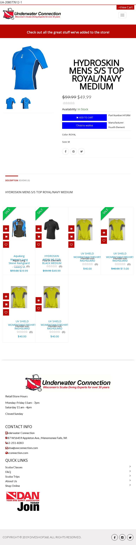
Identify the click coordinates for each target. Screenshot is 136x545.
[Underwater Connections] (32, 14)
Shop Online (12, 485)
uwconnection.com (16, 452)
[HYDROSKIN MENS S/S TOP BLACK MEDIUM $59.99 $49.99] (52, 210)
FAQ (8, 471)
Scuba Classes (13, 467)
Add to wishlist (85, 125)
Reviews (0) (24, 180)
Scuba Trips (12, 476)
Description (11, 180)
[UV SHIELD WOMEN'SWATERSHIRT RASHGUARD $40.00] (93, 210)
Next (52, 82)
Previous (5, 82)
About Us (11, 481)
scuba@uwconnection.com (21, 447)
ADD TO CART (86, 117)
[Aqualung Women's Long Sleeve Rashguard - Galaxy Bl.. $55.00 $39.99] (19, 210)
